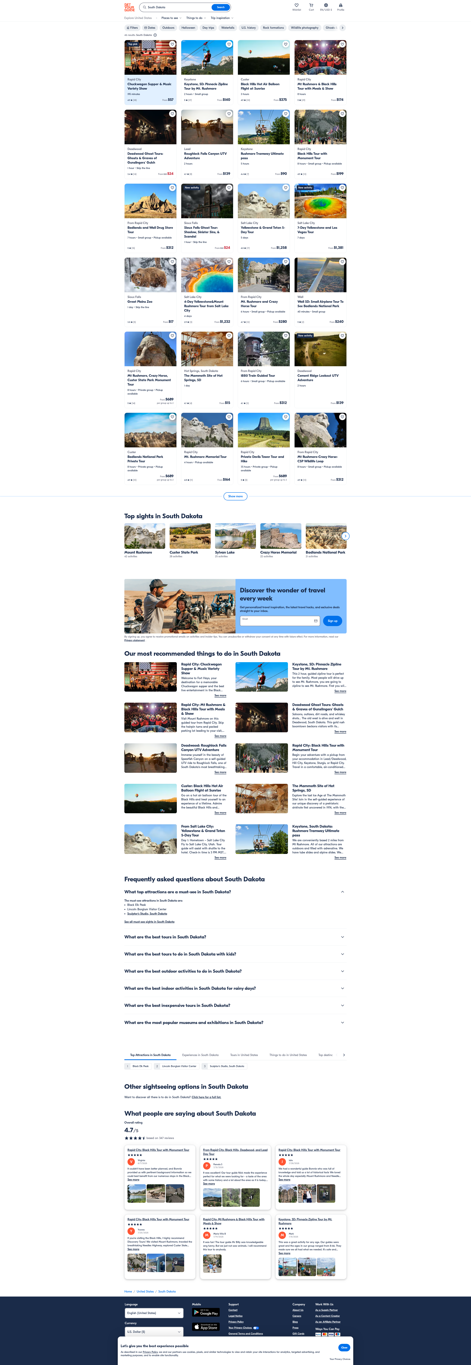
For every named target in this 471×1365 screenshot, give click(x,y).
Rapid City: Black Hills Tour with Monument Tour (158, 1150)
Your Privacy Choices (240, 1327)
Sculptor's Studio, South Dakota (147, 913)
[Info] (155, 35)
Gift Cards (298, 1333)
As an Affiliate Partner (328, 1321)
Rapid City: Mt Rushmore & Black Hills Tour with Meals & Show (234, 1221)
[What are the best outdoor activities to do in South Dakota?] (343, 971)
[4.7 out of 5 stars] (135, 1138)
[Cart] (311, 5)
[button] (150, 72)
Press (295, 1327)
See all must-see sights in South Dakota (149, 921)
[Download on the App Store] (206, 1327)
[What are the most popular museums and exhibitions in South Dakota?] (343, 1022)
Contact (233, 1310)
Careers (297, 1316)
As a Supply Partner (326, 1310)
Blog (295, 1321)
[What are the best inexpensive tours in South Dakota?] (343, 1005)
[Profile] (341, 5)
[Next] (345, 536)
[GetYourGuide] (129, 7)
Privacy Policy (236, 1321)
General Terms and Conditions (246, 1333)
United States (145, 1291)
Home (128, 1291)
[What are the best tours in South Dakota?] (343, 937)
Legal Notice (235, 1316)
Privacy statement (134, 640)
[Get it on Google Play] (206, 1313)
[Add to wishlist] (172, 44)
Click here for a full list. (206, 1097)
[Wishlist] (297, 5)
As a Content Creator (327, 1316)
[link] (150, 72)
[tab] (150, 1055)
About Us (298, 1310)
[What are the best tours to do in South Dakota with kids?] (343, 954)
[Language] (326, 5)
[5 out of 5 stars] (160, 1155)
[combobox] (175, 7)
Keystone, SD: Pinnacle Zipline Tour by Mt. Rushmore (305, 1221)
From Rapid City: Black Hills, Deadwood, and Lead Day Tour (235, 1152)
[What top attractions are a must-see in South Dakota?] (343, 892)
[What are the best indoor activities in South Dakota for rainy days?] (343, 988)
